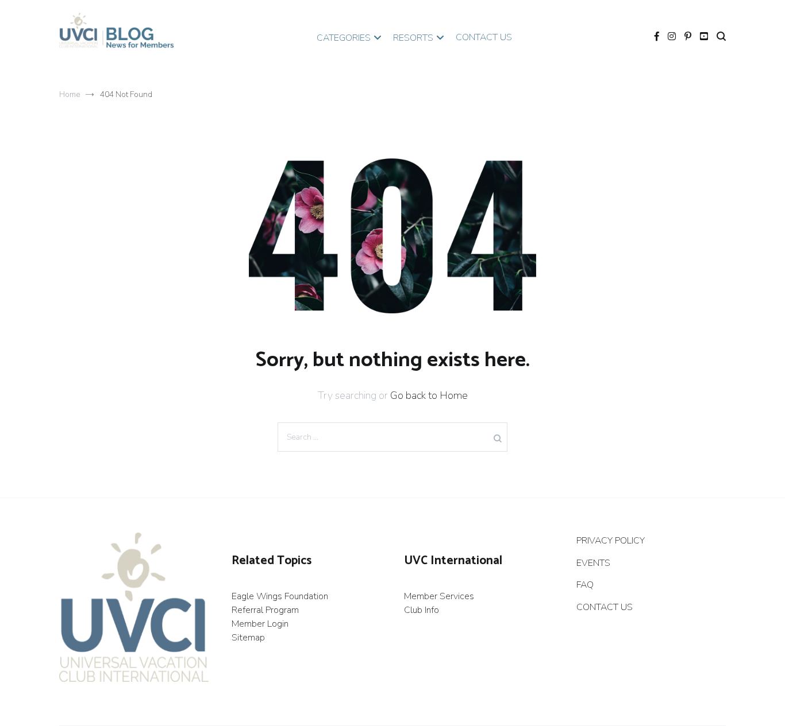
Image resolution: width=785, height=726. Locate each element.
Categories (344, 38)
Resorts (413, 38)
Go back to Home (429, 395)
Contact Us (484, 37)
